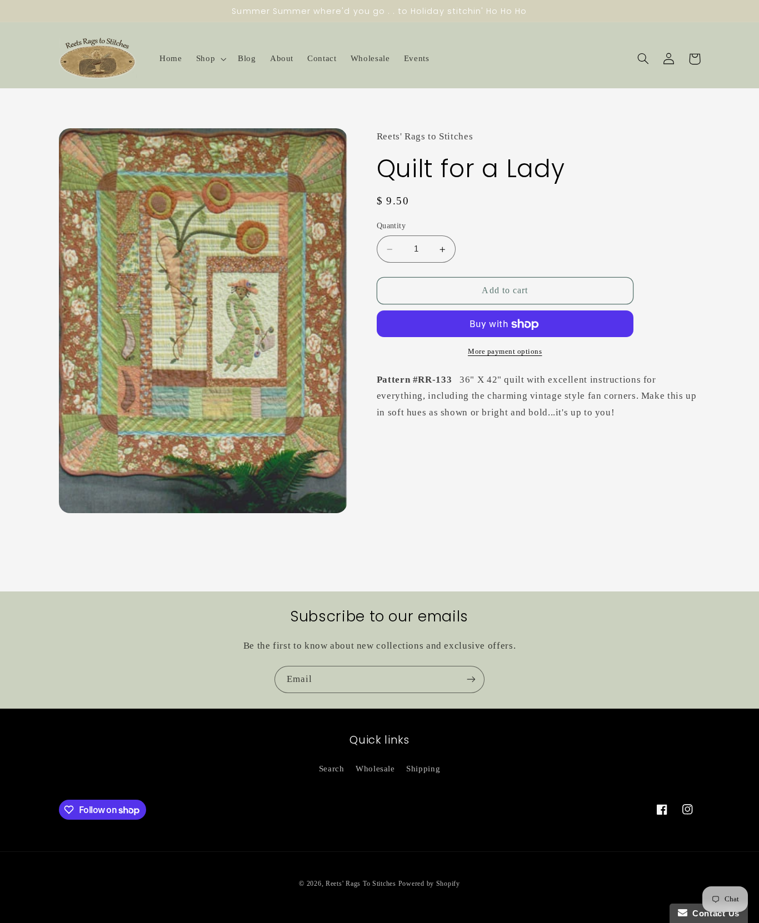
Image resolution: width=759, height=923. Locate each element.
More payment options (505, 352)
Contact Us (713, 913)
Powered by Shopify (429, 883)
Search (331, 768)
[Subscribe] (471, 679)
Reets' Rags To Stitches (361, 883)
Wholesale (375, 768)
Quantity (391, 226)
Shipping (423, 768)
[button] (210, 59)
